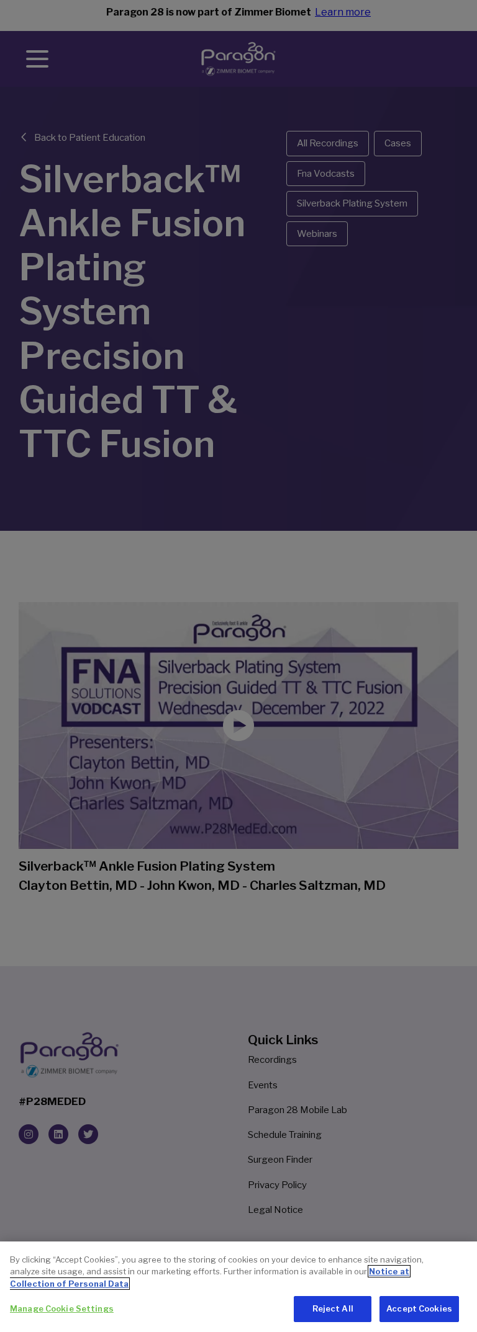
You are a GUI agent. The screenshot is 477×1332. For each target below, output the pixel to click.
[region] (238, 1286)
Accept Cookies (419, 1308)
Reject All (332, 1308)
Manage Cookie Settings (62, 1308)
